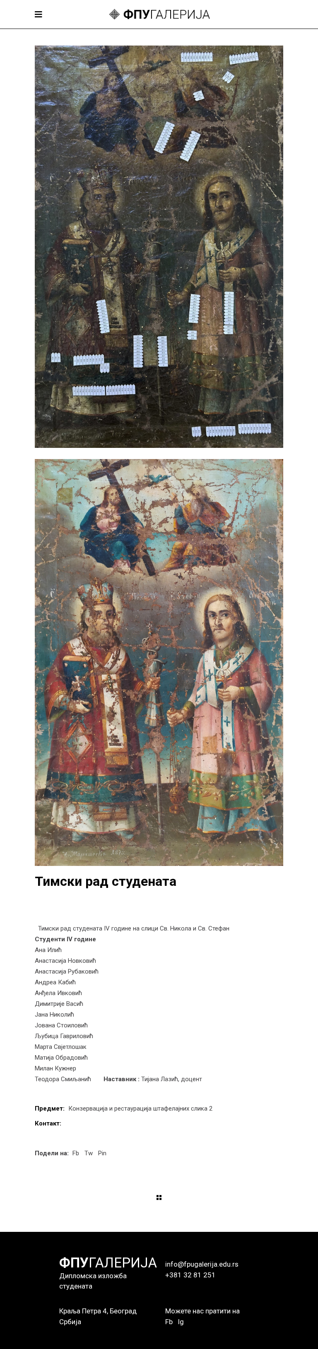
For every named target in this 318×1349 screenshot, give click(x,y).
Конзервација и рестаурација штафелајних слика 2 (140, 1108)
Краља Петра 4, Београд (98, 1311)
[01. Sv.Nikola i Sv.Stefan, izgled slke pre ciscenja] (159, 247)
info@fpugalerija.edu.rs (201, 1264)
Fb (169, 1322)
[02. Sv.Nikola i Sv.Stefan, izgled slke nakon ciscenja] (159, 662)
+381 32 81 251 (190, 1275)
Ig (181, 1322)
